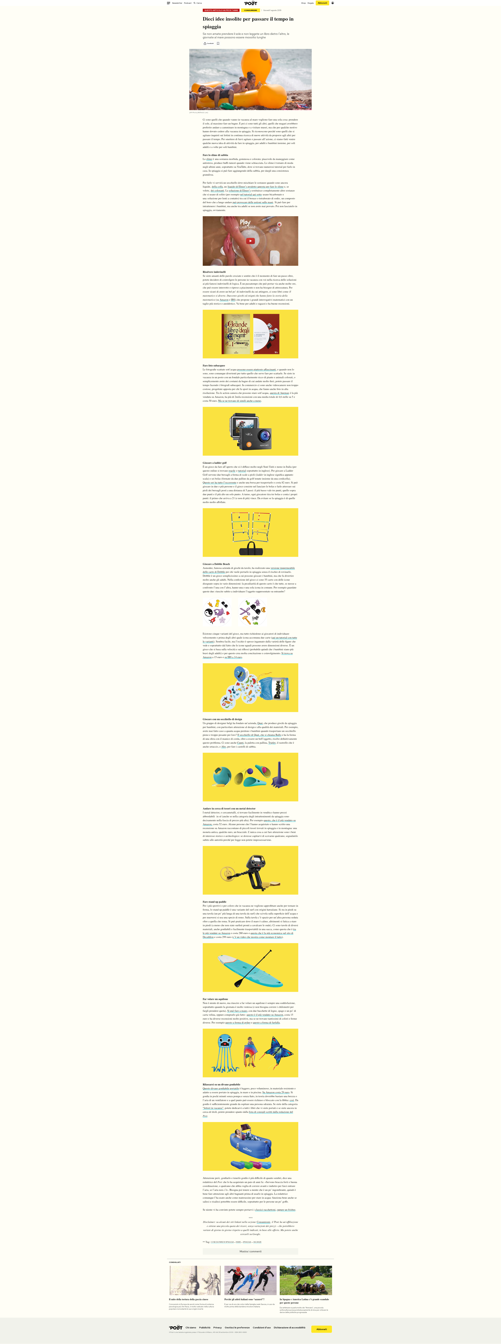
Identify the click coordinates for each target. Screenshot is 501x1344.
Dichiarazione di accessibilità (289, 1327)
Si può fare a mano (237, 1010)
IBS (233, 299)
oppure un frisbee (286, 1209)
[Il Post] (250, 3)
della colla (217, 186)
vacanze (257, 1242)
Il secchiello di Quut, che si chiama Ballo (259, 735)
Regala (311, 3)
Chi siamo (191, 1327)
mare (238, 1242)
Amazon (224, 299)
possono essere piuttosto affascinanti (256, 369)
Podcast (188, 3)
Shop (303, 3)
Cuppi (240, 742)
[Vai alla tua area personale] (332, 3)
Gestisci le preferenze (237, 1327)
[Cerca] (194, 3)
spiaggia (247, 1242)
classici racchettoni (265, 1209)
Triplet (272, 742)
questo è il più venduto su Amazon (265, 1014)
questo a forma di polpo (237, 1022)
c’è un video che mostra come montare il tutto (257, 937)
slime (209, 159)
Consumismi (250, 10)
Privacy (217, 1327)
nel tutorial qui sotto (251, 194)
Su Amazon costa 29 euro (275, 1092)
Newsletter (177, 3)
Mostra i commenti (250, 1251)
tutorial (242, 470)
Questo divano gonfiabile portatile (221, 1088)
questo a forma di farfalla (266, 1022)
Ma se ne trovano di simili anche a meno (239, 400)
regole (232, 470)
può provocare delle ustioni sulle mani (253, 202)
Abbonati (322, 3)
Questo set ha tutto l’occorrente (219, 482)
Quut (260, 723)
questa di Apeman (279, 393)
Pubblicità (204, 1327)
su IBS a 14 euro (233, 657)
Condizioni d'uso (262, 1327)
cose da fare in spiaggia (222, 1242)
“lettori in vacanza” (213, 1108)
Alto (223, 746)
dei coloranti (217, 190)
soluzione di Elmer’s (240, 190)
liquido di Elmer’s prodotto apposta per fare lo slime (256, 186)
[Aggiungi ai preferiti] (218, 43)
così (292, 1100)
